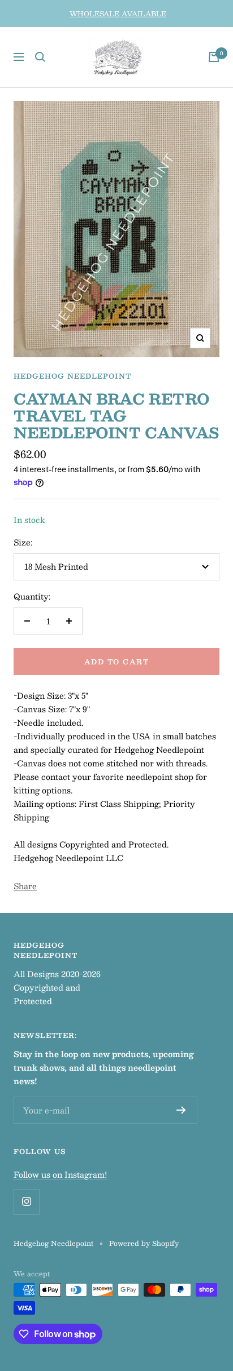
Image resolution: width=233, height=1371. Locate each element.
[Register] (181, 1110)
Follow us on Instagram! (60, 1174)
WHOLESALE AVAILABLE (118, 13)
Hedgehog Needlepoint (72, 375)
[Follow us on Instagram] (26, 1201)
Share (25, 886)
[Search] (40, 57)
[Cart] (213, 57)
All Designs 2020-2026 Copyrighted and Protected (57, 987)
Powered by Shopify (144, 1243)
